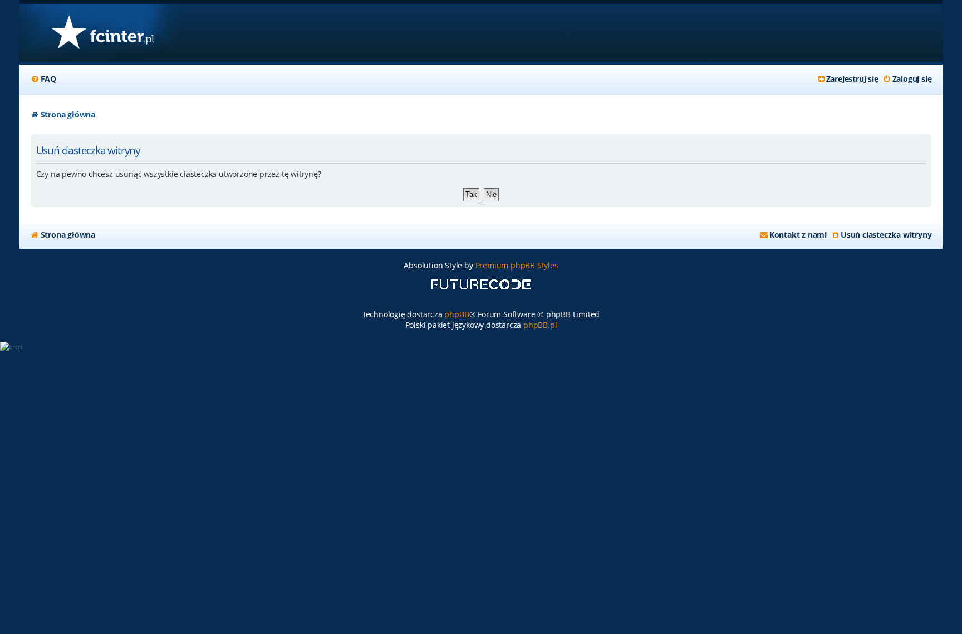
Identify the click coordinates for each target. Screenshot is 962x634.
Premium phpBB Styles (516, 265)
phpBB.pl (540, 325)
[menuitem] (43, 79)
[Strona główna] (102, 33)
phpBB (456, 314)
